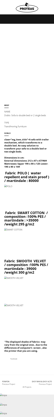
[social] (3, 19)
